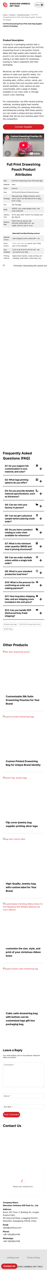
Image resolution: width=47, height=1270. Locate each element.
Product (12, 15)
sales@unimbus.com (12, 1227)
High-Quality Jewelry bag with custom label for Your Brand (21, 887)
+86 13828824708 (11, 1234)
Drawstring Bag (23, 15)
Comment (9, 1065)
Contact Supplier (23, 127)
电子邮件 (8, 1107)
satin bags (8, 629)
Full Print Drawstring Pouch (30, 624)
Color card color (18, 243)
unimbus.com (13, 1257)
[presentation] (23, 671)
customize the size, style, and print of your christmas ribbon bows (23, 952)
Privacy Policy (33, 1257)
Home (5, 15)
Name (7, 1096)
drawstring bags (10, 624)
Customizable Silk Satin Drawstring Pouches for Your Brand (23, 700)
